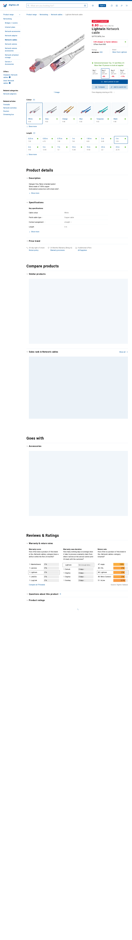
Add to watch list (120, 87)
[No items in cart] (126, 5)
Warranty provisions (57, 250)
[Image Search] (84, 6)
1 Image (57, 92)
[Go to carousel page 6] (80, 508)
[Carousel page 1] (74, 415)
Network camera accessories (11, 49)
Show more (33, 126)
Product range (8, 15)
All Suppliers (82, 250)
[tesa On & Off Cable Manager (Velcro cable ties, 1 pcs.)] (40, 481)
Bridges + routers (11, 23)
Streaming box (8, 114)
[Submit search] (28, 6)
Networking (7, 19)
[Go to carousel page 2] (76, 415)
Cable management (94, 488)
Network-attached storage (11, 56)
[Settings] (92, 5)
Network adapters (9, 94)
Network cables (11, 40)
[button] (125, 42)
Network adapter (11, 36)
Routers (6, 111)
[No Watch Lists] (121, 5)
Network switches (10, 108)
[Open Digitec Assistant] (111, 5)
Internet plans (10, 27)
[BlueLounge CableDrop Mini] (69, 481)
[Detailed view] (44, 566)
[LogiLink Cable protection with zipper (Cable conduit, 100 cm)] (98, 481)
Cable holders (63, 488)
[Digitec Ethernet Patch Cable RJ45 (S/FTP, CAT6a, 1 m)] (98, 384)
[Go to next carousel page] (124, 384)
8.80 (95, 25)
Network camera (11, 44)
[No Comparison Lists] (116, 5)
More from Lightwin (119, 51)
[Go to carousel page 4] (79, 415)
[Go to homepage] (11, 5)
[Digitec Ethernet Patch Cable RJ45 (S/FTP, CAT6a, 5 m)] (69, 384)
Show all (122, 352)
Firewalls (6, 105)
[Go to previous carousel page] (30, 384)
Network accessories (12, 31)
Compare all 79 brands (37, 578)
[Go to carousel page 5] (79, 508)
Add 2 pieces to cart (111, 82)
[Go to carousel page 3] (77, 415)
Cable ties (32, 488)
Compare (101, 87)
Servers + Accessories (9, 63)
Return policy (33, 250)
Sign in (102, 5)
